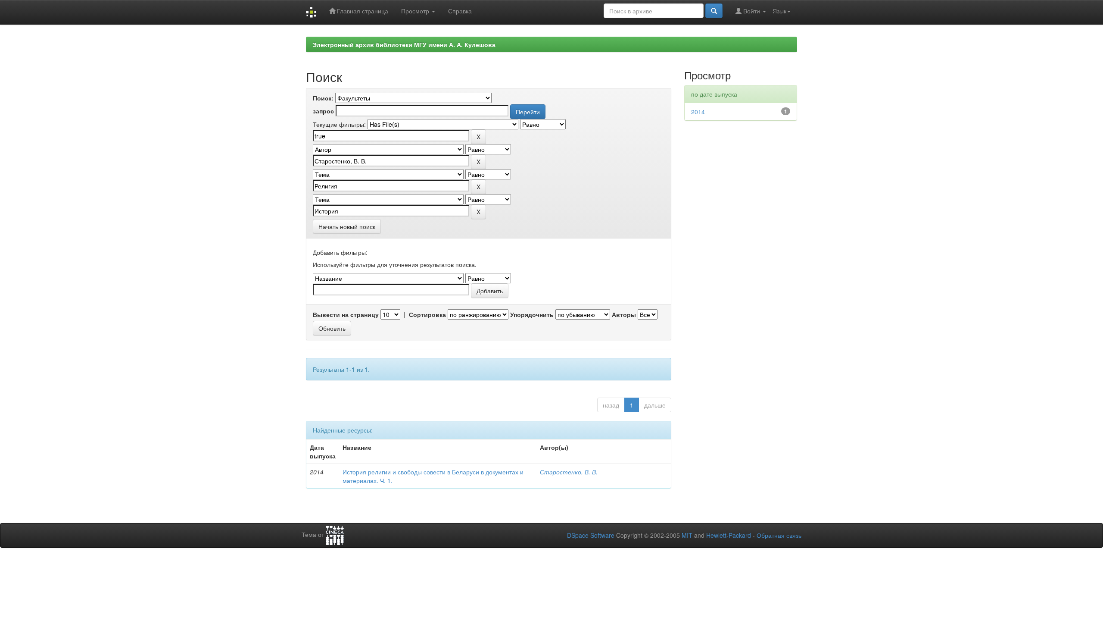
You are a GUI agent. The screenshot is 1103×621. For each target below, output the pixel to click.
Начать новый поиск (346, 226)
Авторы (624, 314)
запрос (323, 111)
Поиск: (323, 98)
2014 (698, 111)
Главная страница (361, 10)
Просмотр (416, 10)
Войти (752, 10)
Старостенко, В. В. (569, 471)
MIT (687, 535)
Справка (460, 10)
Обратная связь (779, 535)
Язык (779, 10)
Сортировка (427, 314)
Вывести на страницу (346, 314)
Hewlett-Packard (728, 535)
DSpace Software (590, 535)
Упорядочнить (532, 314)
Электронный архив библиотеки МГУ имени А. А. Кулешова (403, 44)
